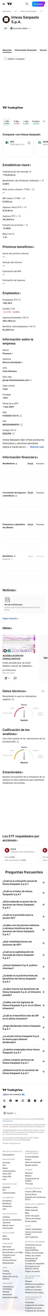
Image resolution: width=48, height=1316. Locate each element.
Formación (7, 1274)
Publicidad (29, 1302)
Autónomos (7, 1294)
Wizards (6, 1292)
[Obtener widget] (42, 691)
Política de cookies (33, 1255)
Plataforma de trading (34, 1292)
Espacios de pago (10, 1297)
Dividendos (7, 1206)
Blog (27, 1213)
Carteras (6, 1217)
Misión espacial (31, 1210)
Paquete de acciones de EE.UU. (35, 1198)
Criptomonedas (9, 1171)
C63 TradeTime (31, 1237)
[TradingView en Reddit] (4, 1107)
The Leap (29, 1184)
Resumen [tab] (7, 50)
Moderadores (8, 1263)
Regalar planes (31, 1165)
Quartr (28, 1140)
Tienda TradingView (33, 1229)
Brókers (28, 1176)
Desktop (6, 1239)
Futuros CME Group (33, 1191)
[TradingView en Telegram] (35, 1100)
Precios (28, 1159)
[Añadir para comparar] (29, 143)
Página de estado (32, 1271)
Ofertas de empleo (33, 1218)
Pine (4, 1179)
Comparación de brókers (32, 1179)
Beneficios (7, 1203)
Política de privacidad (34, 1253)
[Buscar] (27, 4)
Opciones (6, 1222)
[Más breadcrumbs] (16, 11)
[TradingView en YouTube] (16, 1100)
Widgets (28, 1281)
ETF (4, 1165)
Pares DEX (7, 1176)
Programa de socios (33, 1308)
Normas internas (9, 1260)
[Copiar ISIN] (21, 416)
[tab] (30, 463)
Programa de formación (35, 1311)
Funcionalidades (32, 1157)
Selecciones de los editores (10, 1277)
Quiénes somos (31, 1207)
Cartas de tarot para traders (33, 1233)
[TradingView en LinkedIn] (29, 1100)
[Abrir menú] (3, 4)
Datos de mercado (33, 1162)
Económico (7, 1201)
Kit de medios (30, 1221)
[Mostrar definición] (30, 171)
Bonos (5, 1168)
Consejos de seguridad (34, 1263)
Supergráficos (8, 1155)
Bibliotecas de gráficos (34, 1284)
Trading (6, 1271)
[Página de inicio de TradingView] (9, 4)
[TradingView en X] (4, 1100)
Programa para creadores (9, 1256)
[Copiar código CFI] (13, 433)
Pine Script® (8, 1228)
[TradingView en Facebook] (10, 1100)
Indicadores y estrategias (8, 1287)
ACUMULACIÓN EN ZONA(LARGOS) (13, 657)
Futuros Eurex (31, 1194)
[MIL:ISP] (5, 650)
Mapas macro (8, 1225)
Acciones (6, 1162)
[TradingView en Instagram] (23, 1100)
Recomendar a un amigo (13, 1252)
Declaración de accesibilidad (31, 1259)
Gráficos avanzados (33, 1290)
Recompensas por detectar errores (32, 1267)
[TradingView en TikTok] (41, 1100)
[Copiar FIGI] (21, 425)
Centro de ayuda (32, 1216)
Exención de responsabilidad (31, 1249)
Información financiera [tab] (26, 50)
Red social (7, 1247)
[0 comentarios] (15, 678)
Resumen (29, 1173)
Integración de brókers (34, 1305)
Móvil (5, 1236)
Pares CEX (7, 1174)
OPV (4, 1209)
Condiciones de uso (33, 1245)
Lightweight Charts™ (33, 1287)
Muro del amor (9, 1249)
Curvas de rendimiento (12, 1220)
